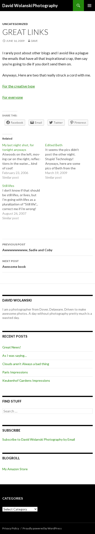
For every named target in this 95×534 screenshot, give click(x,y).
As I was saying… (14, 355)
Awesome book (14, 264)
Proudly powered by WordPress (42, 528)
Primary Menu (89, 5)
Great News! (11, 347)
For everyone (12, 97)
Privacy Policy (10, 528)
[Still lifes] (23, 201)
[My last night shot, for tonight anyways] (23, 161)
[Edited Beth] (66, 161)
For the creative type (18, 86)
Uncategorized (15, 24)
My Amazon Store (15, 469)
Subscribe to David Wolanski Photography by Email (38, 439)
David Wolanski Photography (30, 5)
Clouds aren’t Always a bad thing (25, 364)
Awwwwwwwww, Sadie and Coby (27, 247)
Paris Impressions (15, 372)
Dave (34, 41)
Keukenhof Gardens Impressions (26, 380)
